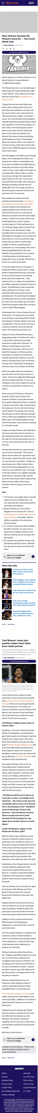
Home (4, 624)
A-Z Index (27, 1091)
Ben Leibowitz (9, 657)
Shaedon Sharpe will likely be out (19, 745)
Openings (27, 1073)
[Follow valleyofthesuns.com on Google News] (33, 556)
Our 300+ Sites (29, 1077)
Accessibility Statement (11, 1091)
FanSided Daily (7, 1080)
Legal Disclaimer (29, 1088)
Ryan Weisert (9, 45)
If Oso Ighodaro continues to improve (16, 994)
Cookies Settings (8, 1095)
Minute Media (11, 1099)
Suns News (11, 624)
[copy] (13, 48)
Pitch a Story (28, 1080)
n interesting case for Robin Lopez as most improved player (19, 514)
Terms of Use (28, 1084)
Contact (5, 1077)
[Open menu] (3, 3)
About (4, 1073)
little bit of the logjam (24, 756)
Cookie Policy (7, 1088)
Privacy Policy (7, 1084)
